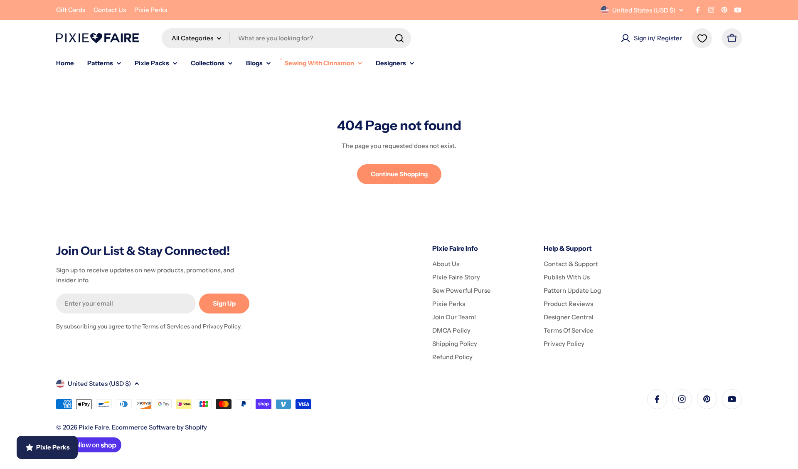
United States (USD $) (643, 10)
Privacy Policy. (222, 326)
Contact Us (110, 10)
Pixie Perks (150, 10)
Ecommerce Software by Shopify (159, 427)
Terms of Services (166, 326)
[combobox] (286, 38)
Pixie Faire (94, 427)
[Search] (399, 38)
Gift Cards (70, 10)
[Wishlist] (702, 38)
